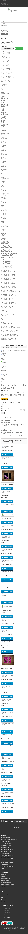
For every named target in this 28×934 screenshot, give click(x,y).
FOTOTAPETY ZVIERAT (6, 247)
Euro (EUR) (3, 6)
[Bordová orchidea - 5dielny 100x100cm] (7, 642)
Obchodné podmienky (6, 882)
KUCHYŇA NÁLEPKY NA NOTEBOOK (9, 330)
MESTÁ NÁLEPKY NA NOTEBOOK (9, 334)
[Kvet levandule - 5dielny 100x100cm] (7, 793)
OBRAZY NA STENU (5, 52)
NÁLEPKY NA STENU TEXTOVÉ (8, 275)
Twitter (4, 402)
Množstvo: (3, 410)
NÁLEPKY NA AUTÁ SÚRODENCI (8, 306)
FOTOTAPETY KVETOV (6, 246)
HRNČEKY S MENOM (6, 261)
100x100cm (3, 214)
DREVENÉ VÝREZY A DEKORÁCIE (9, 253)
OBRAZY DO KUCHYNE (6, 64)
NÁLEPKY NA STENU (6, 270)
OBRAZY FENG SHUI (6, 61)
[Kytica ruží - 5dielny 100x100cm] (7, 594)
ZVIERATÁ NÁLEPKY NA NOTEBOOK (9, 339)
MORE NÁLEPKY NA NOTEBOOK (8, 338)
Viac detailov (5, 399)
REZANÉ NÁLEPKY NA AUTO (7, 294)
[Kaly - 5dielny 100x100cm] (7, 504)
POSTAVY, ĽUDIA (5, 93)
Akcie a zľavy (4, 874)
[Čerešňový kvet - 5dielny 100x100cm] (7, 476)
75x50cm (3, 82)
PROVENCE (4, 97)
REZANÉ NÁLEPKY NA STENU (8, 271)
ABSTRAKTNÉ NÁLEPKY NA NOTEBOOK (10, 327)
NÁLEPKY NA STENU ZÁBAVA (8, 283)
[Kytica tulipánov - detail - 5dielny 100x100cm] (7, 757)
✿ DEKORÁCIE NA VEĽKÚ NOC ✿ (9, 861)
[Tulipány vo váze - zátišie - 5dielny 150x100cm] (7, 804)
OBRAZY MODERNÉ (5, 68)
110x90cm (3, 137)
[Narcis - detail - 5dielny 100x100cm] (7, 676)
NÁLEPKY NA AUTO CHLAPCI (8, 297)
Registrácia (4, 0)
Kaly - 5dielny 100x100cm (7, 507)
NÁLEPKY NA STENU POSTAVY (8, 286)
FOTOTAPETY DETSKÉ (6, 251)
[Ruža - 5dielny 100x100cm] (7, 631)
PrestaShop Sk (16, 930)
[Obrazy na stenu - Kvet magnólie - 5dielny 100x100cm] (14, 357)
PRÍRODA (3, 94)
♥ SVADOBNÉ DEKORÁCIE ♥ (7, 323)
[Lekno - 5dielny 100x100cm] (7, 620)
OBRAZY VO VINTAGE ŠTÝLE (8, 77)
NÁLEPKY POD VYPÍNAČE (7, 290)
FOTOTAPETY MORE (6, 250)
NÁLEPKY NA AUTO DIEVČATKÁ (8, 295)
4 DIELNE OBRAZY (5, 152)
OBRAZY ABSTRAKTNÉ (6, 57)
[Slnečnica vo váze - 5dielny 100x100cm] (7, 700)
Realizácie (3, 886)
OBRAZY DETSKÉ (5, 60)
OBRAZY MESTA (5, 67)
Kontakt (25, 3)
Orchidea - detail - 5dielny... (7, 727)
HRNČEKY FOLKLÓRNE (6, 269)
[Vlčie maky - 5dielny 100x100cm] (7, 780)
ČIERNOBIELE (4, 98)
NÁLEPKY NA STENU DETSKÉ (8, 278)
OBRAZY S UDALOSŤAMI (7, 55)
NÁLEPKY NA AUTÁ (5, 293)
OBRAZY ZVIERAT (5, 80)
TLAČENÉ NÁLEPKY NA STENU (8, 287)
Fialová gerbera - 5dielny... (7, 575)
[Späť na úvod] (2, 345)
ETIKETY (3, 310)
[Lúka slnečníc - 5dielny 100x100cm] (7, 515)
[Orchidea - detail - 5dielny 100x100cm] (7, 724)
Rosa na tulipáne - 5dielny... (7, 529)
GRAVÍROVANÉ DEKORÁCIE (7, 257)
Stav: (2, 390)
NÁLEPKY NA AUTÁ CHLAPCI (8, 305)
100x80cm (3, 198)
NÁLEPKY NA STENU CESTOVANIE (9, 285)
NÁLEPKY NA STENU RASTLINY (8, 277)
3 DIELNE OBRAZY (5, 81)
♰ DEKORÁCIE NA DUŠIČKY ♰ (8, 859)
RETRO (2, 101)
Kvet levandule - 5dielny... (7, 796)
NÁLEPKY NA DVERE (6, 851)
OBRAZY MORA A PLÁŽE (7, 69)
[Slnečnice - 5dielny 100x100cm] (7, 458)
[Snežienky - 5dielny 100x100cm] (7, 687)
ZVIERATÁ (3, 96)
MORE (2, 92)
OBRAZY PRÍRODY (5, 73)
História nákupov (5, 894)
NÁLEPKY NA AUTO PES (6, 299)
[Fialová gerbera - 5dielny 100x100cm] (7, 572)
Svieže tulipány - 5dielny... (7, 750)
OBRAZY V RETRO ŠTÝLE (7, 76)
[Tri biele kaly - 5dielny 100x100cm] (7, 735)
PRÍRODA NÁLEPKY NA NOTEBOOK (9, 337)
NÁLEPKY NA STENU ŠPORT (7, 282)
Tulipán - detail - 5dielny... (7, 716)
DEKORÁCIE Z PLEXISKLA (7, 325)
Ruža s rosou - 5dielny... (7, 553)
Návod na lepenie (5, 880)
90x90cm (3, 122)
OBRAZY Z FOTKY (5, 309)
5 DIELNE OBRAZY (5, 197)
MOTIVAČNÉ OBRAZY (6, 53)
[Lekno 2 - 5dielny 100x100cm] (7, 492)
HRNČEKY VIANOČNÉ (6, 266)
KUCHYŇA (3, 88)
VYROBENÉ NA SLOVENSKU (7, 314)
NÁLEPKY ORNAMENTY (6, 279)
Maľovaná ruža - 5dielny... (7, 772)
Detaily (2, 415)
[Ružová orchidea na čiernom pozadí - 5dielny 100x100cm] (7, 606)
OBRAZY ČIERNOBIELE (6, 59)
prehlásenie (16, 827)
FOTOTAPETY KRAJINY (6, 245)
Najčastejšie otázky (5, 878)
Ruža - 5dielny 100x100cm (7, 634)
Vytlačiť (2, 404)
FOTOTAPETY (4, 243)
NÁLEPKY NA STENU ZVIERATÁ (8, 274)
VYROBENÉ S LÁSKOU (6, 313)
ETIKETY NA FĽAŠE (5, 317)
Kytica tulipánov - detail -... (7, 761)
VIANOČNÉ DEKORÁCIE (6, 341)
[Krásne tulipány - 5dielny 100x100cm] (7, 660)
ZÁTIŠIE (3, 100)
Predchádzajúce (4, 353)
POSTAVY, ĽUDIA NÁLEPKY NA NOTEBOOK (11, 333)
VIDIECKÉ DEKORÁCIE (6, 255)
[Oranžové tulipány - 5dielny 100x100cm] (7, 537)
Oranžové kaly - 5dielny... (7, 587)
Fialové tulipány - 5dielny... (7, 564)
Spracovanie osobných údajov (8, 884)
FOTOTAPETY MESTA (6, 249)
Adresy (2, 899)
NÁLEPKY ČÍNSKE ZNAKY (7, 281)
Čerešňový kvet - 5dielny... (7, 484)
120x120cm (3, 182)
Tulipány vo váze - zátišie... (7, 807)
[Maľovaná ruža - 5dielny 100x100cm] (7, 769)
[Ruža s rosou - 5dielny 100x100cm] (7, 550)
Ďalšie (2, 381)
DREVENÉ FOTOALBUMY (7, 254)
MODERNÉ (3, 90)
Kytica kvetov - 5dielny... (6, 450)
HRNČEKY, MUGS (5, 259)
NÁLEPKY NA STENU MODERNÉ (8, 273)
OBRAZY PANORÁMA (6, 71)
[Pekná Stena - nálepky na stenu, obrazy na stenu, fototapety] (14, 14)
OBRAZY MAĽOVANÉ (6, 65)
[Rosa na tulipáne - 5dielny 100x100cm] (7, 526)
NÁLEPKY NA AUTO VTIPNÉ (7, 301)
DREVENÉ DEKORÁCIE (6, 258)
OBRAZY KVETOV (5, 63)
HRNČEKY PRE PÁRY (6, 262)
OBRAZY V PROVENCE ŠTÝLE (8, 75)
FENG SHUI (3, 85)
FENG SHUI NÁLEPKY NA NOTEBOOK (10, 329)
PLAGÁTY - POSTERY (6, 307)
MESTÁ (3, 89)
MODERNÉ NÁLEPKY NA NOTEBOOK (9, 335)
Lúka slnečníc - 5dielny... (7, 518)
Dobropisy (3, 897)
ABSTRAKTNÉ (4, 84)
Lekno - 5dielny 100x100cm (7, 623)
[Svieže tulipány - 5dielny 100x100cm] (7, 746)
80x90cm (3, 153)
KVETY (2, 86)
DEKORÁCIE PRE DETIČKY (7, 862)
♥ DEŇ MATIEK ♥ (5, 864)
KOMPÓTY (3, 322)
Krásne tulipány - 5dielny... (7, 668)
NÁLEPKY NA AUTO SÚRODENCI (8, 298)
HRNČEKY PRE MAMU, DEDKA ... (9, 265)
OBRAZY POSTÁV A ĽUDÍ (7, 72)
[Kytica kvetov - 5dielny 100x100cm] (7, 447)
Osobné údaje (4, 901)
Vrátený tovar (4, 896)
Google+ (18, 402)
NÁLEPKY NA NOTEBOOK (7, 326)
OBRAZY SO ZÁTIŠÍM (6, 79)
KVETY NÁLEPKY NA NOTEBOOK (9, 331)
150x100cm (3, 229)
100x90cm (3, 168)
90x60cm (3, 102)
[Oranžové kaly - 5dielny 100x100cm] (7, 583)
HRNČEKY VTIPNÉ (5, 263)
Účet (2, 892)
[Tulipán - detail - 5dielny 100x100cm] (7, 713)
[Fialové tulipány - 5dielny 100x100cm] (7, 561)
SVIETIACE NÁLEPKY (6, 289)
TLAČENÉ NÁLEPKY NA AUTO (8, 302)
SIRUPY (3, 321)
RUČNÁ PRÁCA (4, 311)
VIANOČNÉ (3, 315)
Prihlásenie (4, 2)
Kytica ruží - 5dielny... (6, 598)
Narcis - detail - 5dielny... (7, 679)
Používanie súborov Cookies (7, 888)
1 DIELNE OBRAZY (5, 56)
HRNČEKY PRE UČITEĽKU (7, 267)
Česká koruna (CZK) (5, 4)
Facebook (11, 402)
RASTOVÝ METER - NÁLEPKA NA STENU (10, 291)
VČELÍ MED (3, 318)
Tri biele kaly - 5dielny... (6, 738)
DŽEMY (3, 319)
